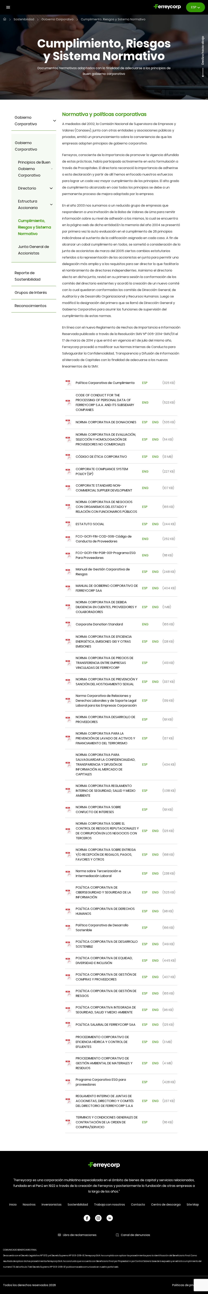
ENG (145, 402)
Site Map (193, 1204)
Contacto (138, 1204)
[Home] (104, 1165)
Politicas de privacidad (188, 1285)
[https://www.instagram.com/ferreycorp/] (98, 1219)
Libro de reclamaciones (79, 1235)
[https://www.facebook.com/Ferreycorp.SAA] (87, 1219)
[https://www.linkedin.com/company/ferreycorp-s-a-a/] (109, 1219)
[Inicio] (4, 19)
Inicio (13, 1204)
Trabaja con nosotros (109, 1204)
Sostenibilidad (24, 19)
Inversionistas (52, 1204)
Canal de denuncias (135, 1235)
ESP (144, 382)
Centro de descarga (166, 1204)
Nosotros (29, 1204)
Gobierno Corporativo (57, 19)
